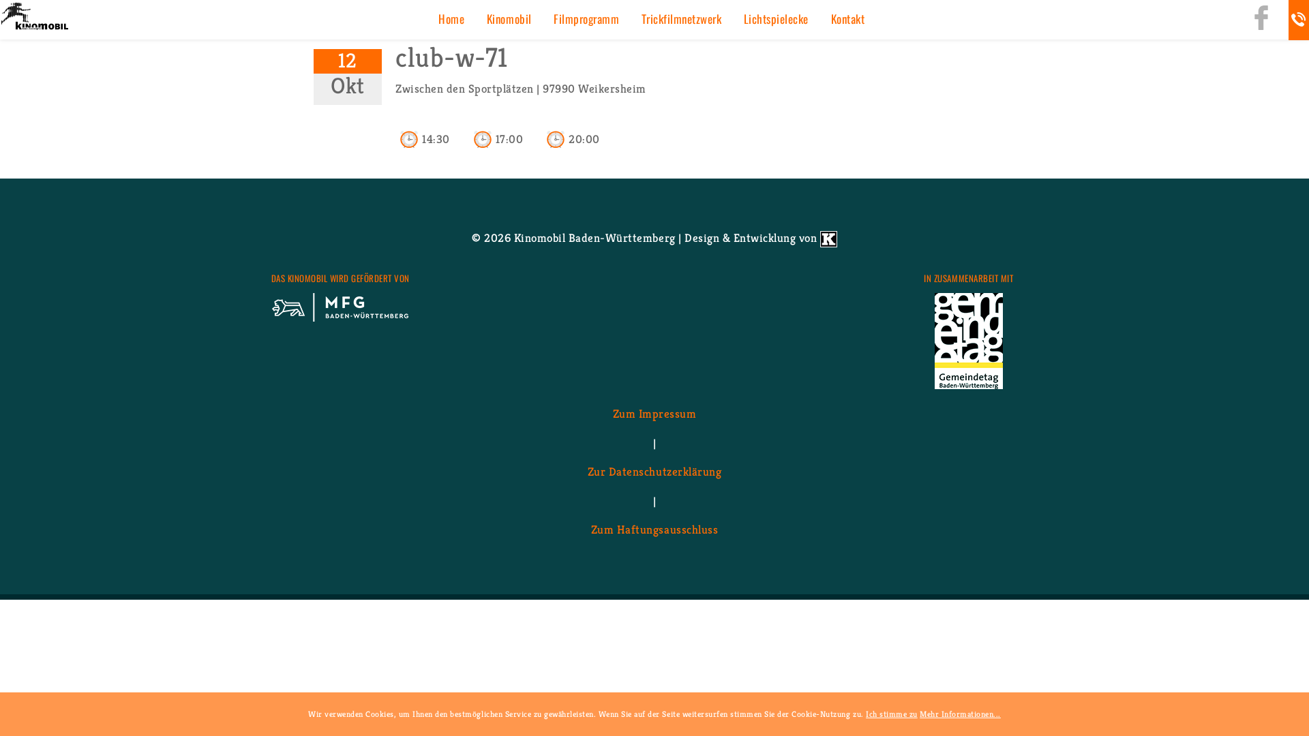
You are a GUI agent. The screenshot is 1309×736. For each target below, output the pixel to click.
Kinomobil (509, 18)
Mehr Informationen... (960, 714)
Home (451, 18)
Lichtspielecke (776, 18)
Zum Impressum (655, 414)
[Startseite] (34, 17)
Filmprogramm (586, 18)
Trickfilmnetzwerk (682, 18)
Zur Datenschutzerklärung (654, 472)
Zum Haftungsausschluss (654, 530)
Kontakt (848, 18)
